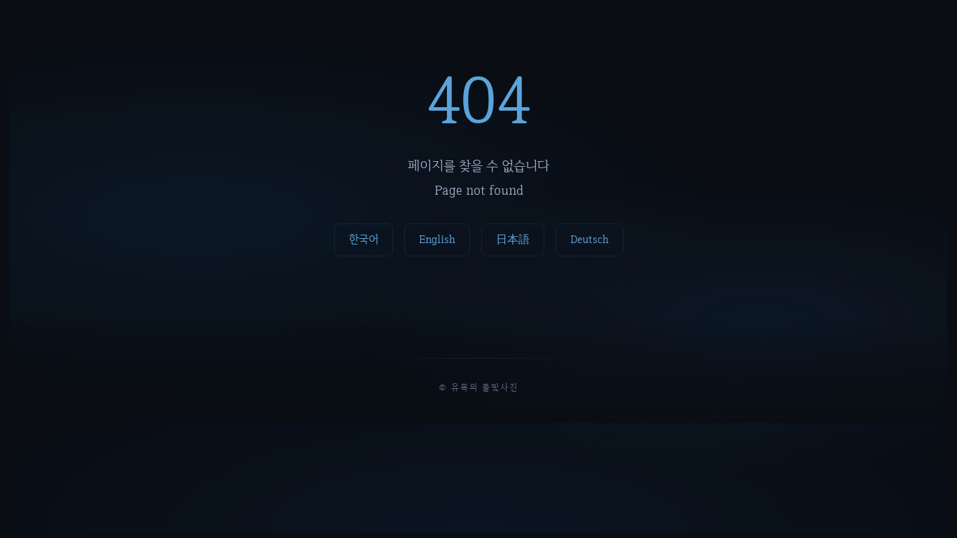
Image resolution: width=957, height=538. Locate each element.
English (437, 239)
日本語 (513, 239)
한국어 (363, 239)
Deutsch (589, 239)
